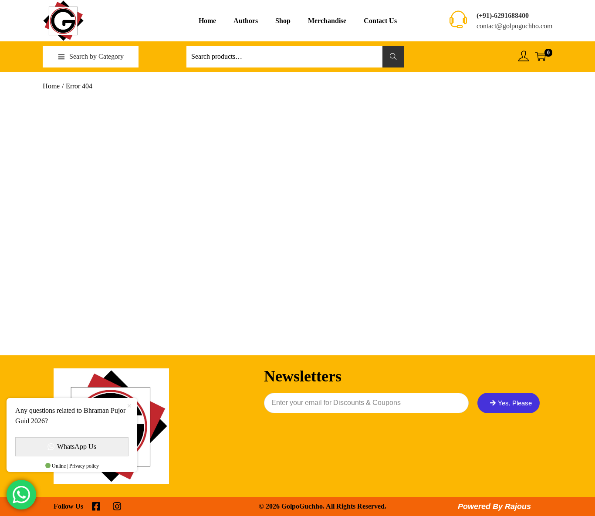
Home (51, 86)
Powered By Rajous (494, 506)
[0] (540, 56)
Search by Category (96, 56)
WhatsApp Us (76, 446)
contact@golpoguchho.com (514, 26)
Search (393, 56)
